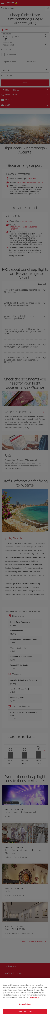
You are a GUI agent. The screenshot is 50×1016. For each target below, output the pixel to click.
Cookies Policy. (34, 997)
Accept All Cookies (24, 1011)
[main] (25, 997)
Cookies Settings (25, 1004)
